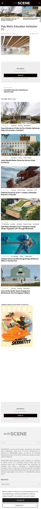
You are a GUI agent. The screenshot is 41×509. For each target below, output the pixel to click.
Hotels (21, 256)
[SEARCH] (39, 3)
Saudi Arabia (28, 256)
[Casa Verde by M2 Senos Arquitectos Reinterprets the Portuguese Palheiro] (20, 275)
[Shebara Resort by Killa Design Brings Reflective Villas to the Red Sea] (20, 243)
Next (40, 14)
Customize (19, 505)
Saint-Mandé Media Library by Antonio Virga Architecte (31, 19)
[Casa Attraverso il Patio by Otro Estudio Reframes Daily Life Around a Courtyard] (11, 11)
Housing (20, 125)
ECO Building (5, 224)
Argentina (13, 125)
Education (14, 158)
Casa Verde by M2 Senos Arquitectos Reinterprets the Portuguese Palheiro (15, 292)
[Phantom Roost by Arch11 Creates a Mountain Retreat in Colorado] (20, 177)
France (20, 158)
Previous (1, 14)
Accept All (20, 500)
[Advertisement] (20, 375)
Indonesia (19, 224)
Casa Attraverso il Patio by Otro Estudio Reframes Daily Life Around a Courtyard (10, 19)
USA (35, 190)
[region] (20, 498)
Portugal (19, 288)
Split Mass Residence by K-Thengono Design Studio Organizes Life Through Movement (18, 228)
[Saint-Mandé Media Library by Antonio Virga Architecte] (20, 145)
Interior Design (27, 158)
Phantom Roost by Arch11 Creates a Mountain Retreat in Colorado (19, 194)
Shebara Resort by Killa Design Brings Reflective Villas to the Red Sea (19, 260)
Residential (27, 125)
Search (38, 443)
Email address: (21, 68)
